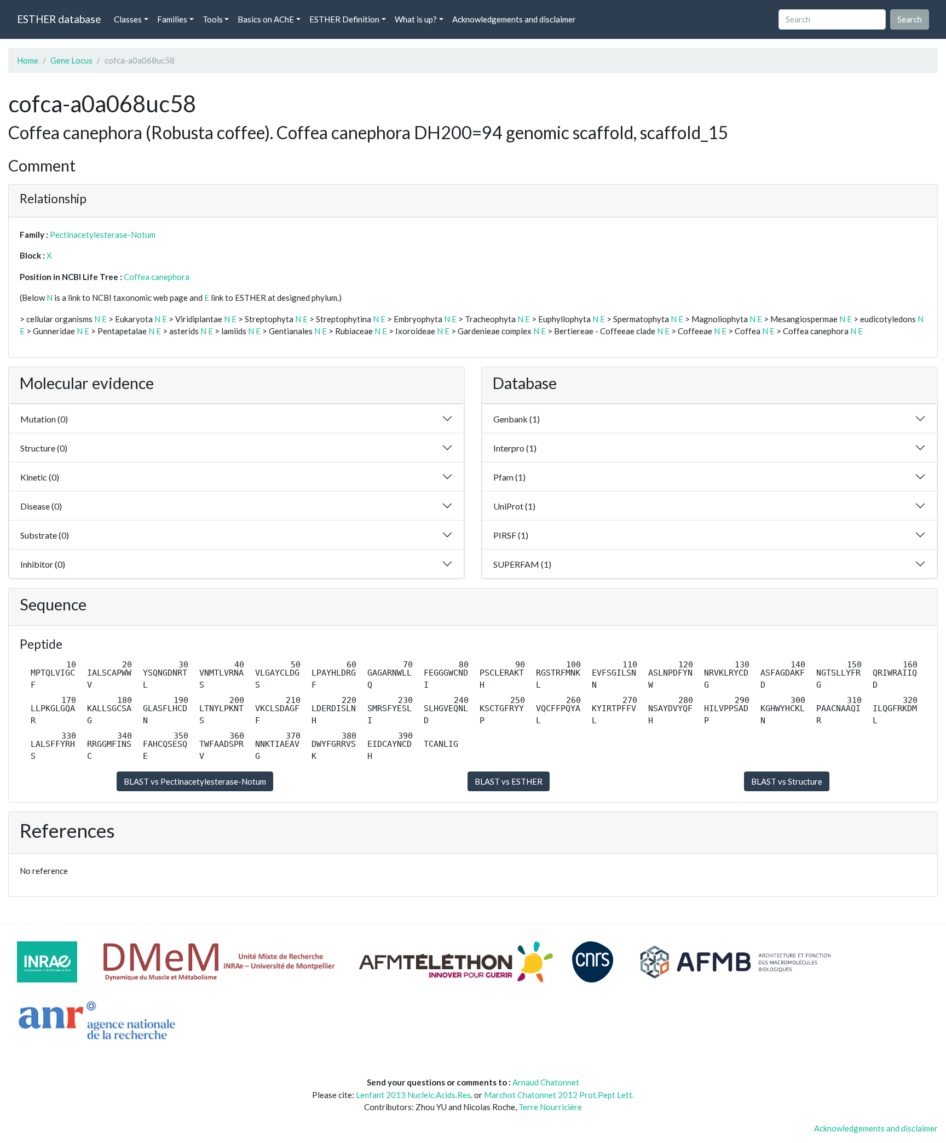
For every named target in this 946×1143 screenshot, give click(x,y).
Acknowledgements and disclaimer (514, 19)
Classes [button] (128, 19)
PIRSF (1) (510, 535)
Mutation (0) (44, 419)
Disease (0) (41, 506)
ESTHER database (59, 19)
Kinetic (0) (39, 477)
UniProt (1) (514, 506)
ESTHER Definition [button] (344, 19)
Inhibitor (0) (42, 564)
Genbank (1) (516, 419)
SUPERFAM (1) (522, 564)
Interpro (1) (515, 448)
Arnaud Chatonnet (545, 1082)
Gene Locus (71, 60)
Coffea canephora (156, 277)
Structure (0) (43, 448)
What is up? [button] (416, 19)
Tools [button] (213, 19)
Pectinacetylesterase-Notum (102, 234)
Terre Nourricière (550, 1107)
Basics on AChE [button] (266, 19)
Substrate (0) (44, 535)
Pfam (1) (509, 477)
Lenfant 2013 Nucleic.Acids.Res (413, 1095)
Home (27, 60)
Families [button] (172, 19)
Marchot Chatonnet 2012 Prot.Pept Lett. (559, 1095)
